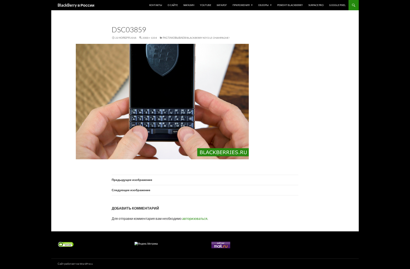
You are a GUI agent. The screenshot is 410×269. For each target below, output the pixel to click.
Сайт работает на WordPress (75, 263)
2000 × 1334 (149, 37)
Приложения (241, 5)
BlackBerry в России (76, 5)
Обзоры (263, 5)
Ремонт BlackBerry (290, 5)
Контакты (155, 5)
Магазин (188, 5)
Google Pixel (337, 5)
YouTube (205, 5)
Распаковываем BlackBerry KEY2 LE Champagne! (196, 37)
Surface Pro (316, 5)
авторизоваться (194, 218)
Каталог (222, 5)
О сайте (173, 5)
